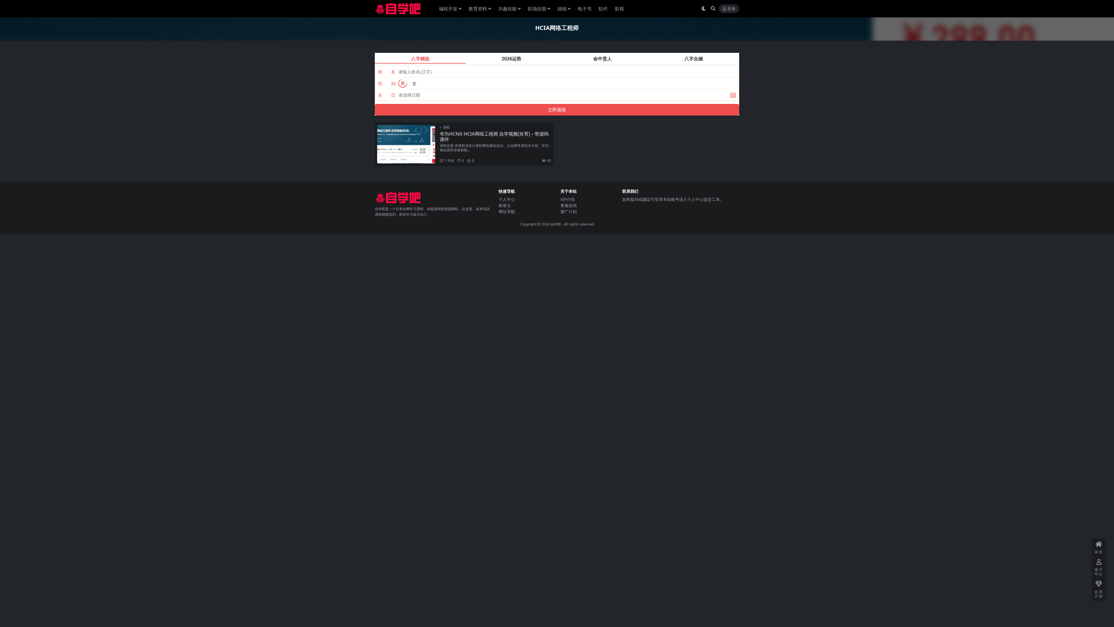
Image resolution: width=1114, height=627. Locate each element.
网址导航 (507, 211)
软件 (603, 9)
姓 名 (386, 72)
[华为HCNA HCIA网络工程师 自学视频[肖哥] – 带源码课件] (406, 144)
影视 (619, 9)
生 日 (386, 95)
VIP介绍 (567, 199)
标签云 (505, 205)
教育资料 (478, 9)
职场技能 (537, 9)
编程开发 (448, 9)
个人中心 (507, 199)
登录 (731, 9)
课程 (446, 127)
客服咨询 (568, 205)
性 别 (386, 83)
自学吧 (555, 224)
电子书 (585, 9)
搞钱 (562, 9)
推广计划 (568, 211)
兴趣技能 (507, 9)
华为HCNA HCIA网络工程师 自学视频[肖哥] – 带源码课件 (494, 137)
